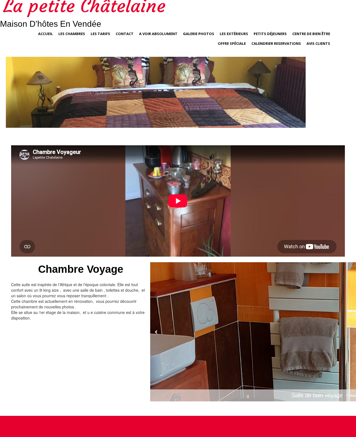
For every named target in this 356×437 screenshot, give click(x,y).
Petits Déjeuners (270, 33)
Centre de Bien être (311, 33)
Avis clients (318, 43)
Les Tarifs (100, 33)
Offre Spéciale (232, 43)
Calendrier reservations (276, 43)
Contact (125, 33)
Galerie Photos (198, 33)
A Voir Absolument (158, 33)
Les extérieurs (234, 33)
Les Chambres (71, 33)
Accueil (45, 33)
